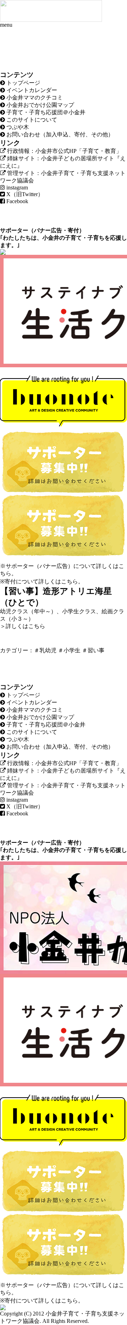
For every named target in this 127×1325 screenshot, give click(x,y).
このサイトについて (31, 120)
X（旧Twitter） (24, 194)
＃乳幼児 (45, 650)
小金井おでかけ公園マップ (39, 105)
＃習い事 (93, 650)
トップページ (22, 83)
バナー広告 (48, 230)
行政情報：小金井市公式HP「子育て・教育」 (64, 151)
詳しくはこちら (58, 581)
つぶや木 (17, 127)
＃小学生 (69, 650)
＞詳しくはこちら (22, 626)
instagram (16, 187)
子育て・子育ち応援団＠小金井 (45, 112)
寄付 (73, 230)
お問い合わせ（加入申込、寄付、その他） (59, 134)
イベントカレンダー (31, 90)
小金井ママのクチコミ (34, 98)
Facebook (16, 201)
